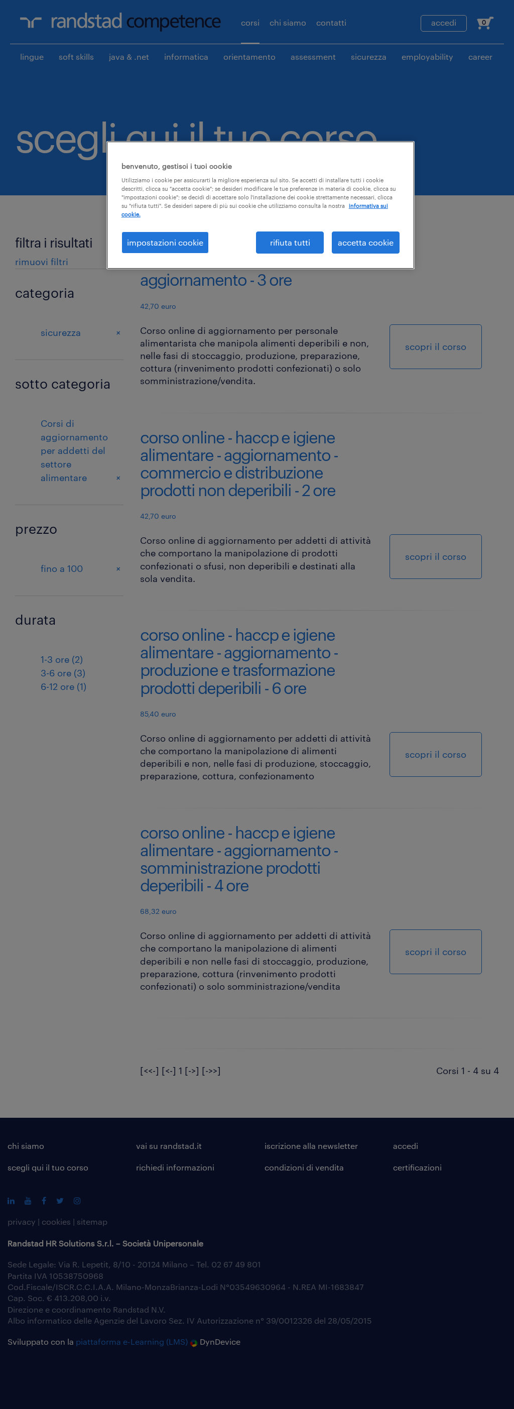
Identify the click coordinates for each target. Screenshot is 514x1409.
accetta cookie (366, 242)
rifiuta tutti (290, 242)
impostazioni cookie (165, 242)
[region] (260, 205)
